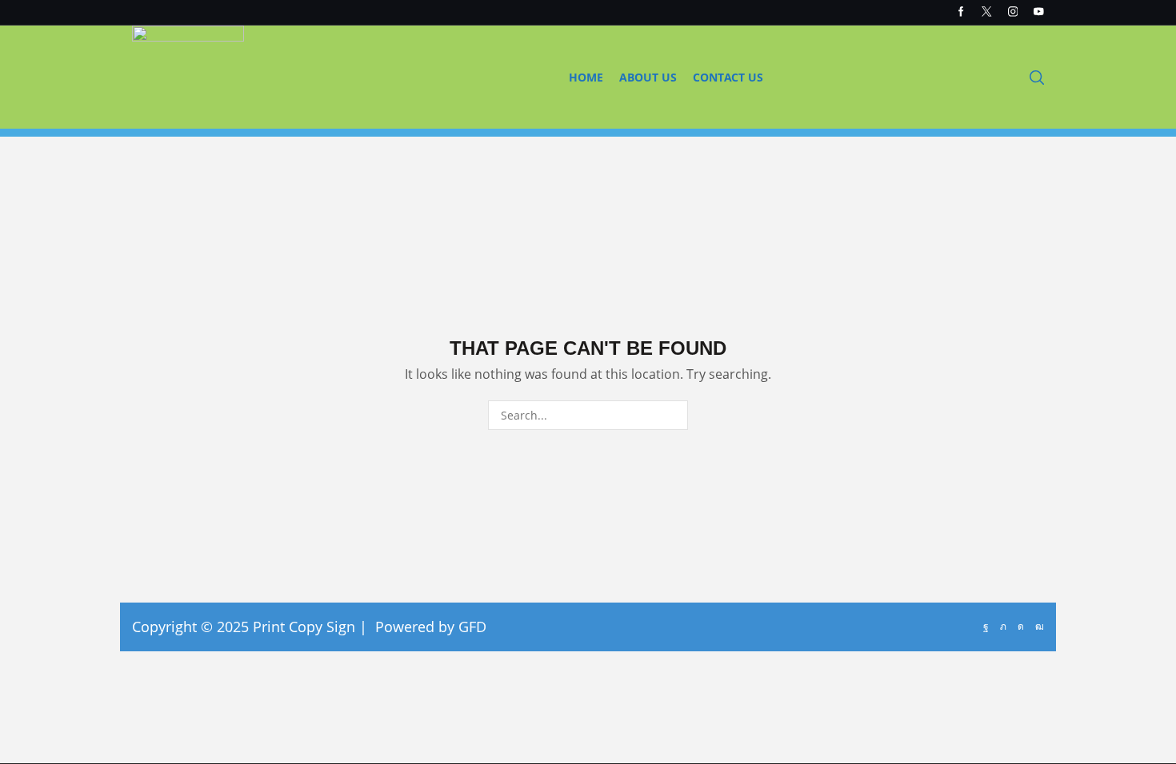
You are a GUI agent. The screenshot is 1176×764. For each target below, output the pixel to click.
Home (586, 77)
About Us (648, 77)
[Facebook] (961, 12)
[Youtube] (1039, 12)
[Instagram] (1013, 12)
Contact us (728, 77)
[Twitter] (987, 12)
